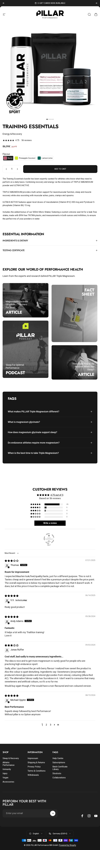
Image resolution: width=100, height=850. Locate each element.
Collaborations (59, 777)
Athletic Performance (8, 763)
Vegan (5, 777)
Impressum (33, 758)
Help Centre (57, 758)
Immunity (7, 769)
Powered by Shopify (67, 845)
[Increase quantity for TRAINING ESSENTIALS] (18, 169)
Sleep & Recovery (11, 758)
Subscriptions (58, 762)
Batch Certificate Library (59, 767)
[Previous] (4, 3)
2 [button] (46, 724)
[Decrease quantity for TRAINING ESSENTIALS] (6, 169)
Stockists (56, 773)
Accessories (8, 782)
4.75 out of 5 (56, 495)
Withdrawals (33, 775)
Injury (5, 773)
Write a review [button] (50, 523)
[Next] (96, 3)
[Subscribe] (52, 813)
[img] (11, 560)
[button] (8, 158)
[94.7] (49, 538)
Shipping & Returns (36, 762)
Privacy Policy (34, 766)
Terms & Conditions (36, 771)
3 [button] (50, 724)
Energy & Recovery (12, 134)
